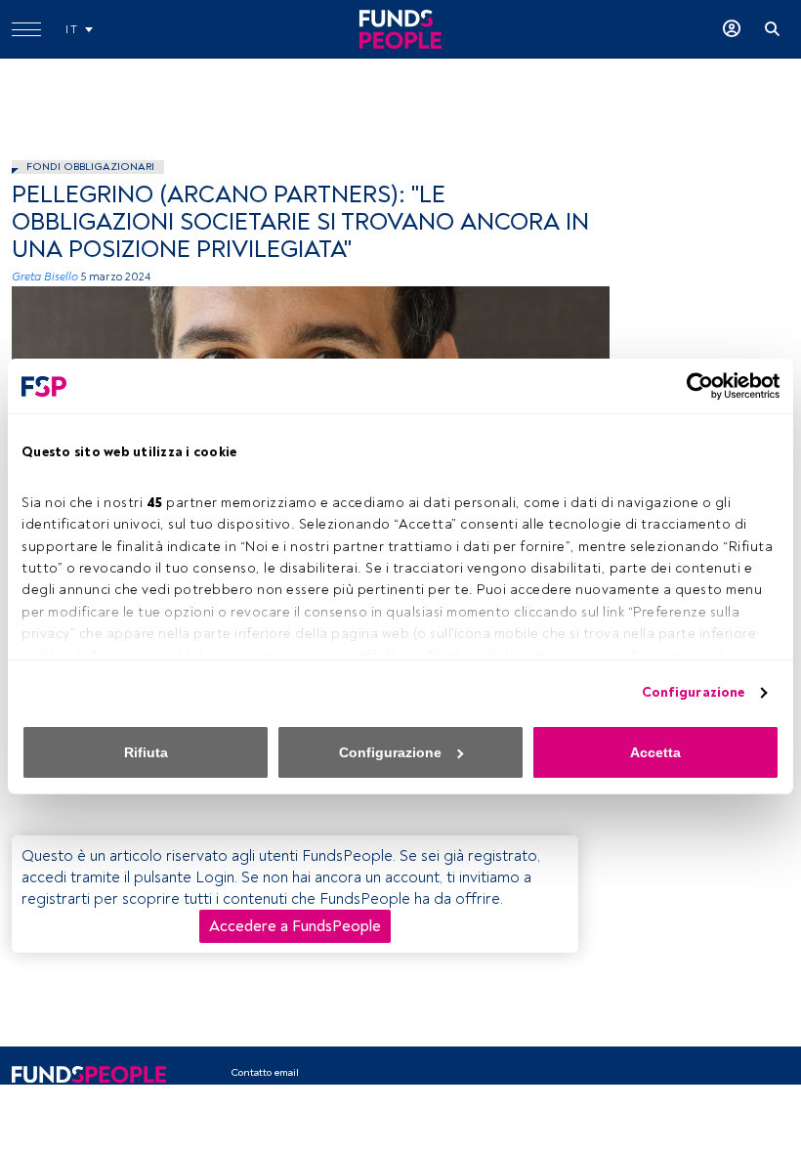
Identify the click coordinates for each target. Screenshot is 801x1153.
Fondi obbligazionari (90, 166)
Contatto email (265, 1072)
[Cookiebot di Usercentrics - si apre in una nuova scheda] (694, 386)
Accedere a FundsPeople (295, 926)
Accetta (655, 752)
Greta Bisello (45, 277)
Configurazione (693, 692)
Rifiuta (146, 752)
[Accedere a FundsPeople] (731, 29)
